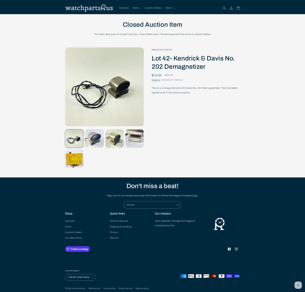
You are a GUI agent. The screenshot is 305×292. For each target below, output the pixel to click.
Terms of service (125, 288)
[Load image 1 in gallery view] (74, 138)
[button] (137, 8)
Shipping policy (142, 288)
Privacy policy (110, 288)
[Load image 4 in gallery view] (134, 138)
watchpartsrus (78, 288)
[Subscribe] (177, 205)
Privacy (114, 232)
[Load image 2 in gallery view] (94, 138)
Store (68, 227)
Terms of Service (119, 221)
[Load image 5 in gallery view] (74, 158)
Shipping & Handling (121, 227)
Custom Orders (73, 232)
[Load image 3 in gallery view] (114, 138)
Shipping (156, 80)
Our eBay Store (73, 238)
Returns (114, 238)
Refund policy (95, 288)
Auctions (70, 221)
